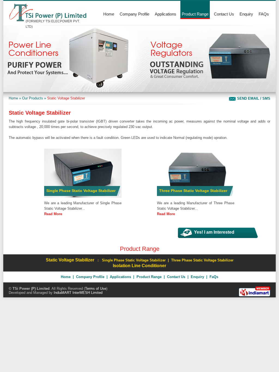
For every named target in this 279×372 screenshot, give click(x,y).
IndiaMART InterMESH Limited (78, 293)
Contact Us (224, 14)
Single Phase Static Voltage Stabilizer (81, 190)
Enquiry (246, 14)
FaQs (214, 277)
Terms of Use (95, 288)
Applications (165, 14)
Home (108, 14)
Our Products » (34, 98)
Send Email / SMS (253, 98)
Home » (15, 98)
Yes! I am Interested (214, 232)
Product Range (195, 14)
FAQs (264, 14)
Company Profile (134, 14)
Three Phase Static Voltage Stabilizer (193, 190)
